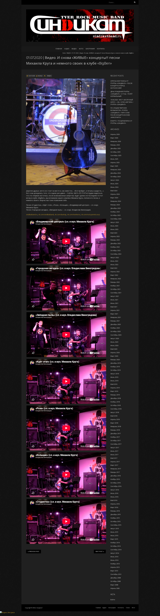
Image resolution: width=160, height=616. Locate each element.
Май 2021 (113, 307)
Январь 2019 (115, 395)
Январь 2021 (115, 321)
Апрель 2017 (115, 462)
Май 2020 (113, 349)
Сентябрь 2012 (115, 574)
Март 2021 (114, 314)
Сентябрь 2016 (115, 486)
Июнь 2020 (114, 345)
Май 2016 (113, 500)
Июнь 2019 (114, 381)
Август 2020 (114, 338)
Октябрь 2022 (115, 250)
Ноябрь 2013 (115, 564)
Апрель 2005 (115, 588)
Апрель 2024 (115, 194)
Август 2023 (114, 222)
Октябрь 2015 (115, 521)
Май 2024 (113, 191)
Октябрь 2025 (115, 152)
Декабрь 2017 (115, 433)
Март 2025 (114, 166)
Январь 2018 (115, 430)
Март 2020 (114, 356)
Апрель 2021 (115, 310)
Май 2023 (113, 233)
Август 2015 (114, 528)
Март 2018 (114, 423)
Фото (81, 49)
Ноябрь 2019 (115, 367)
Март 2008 (114, 585)
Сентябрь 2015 (115, 525)
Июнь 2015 (114, 535)
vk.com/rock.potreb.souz (90, 214)
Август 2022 (114, 257)
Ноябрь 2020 (115, 328)
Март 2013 (114, 571)
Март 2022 (114, 275)
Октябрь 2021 (115, 289)
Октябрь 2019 (115, 370)
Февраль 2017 (115, 469)
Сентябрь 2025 (115, 155)
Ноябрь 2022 (115, 247)
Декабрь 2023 (115, 208)
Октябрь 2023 (115, 215)
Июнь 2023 (114, 229)
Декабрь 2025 (115, 148)
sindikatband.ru (31, 214)
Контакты (101, 49)
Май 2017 (113, 458)
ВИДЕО (69, 53)
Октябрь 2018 (115, 405)
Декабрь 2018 (115, 398)
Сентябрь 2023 (115, 219)
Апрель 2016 (115, 504)
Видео (74, 49)
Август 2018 (114, 412)
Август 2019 (114, 374)
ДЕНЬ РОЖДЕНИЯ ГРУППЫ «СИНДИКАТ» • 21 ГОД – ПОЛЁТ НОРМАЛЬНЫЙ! (121, 93)
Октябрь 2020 (115, 331)
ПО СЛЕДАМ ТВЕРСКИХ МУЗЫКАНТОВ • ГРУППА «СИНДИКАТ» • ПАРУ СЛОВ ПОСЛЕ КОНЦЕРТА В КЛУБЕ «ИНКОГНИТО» (120, 112)
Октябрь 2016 (115, 483)
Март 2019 (114, 391)
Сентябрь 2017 (115, 444)
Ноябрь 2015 (115, 518)
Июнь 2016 (114, 497)
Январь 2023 (115, 240)
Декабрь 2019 (115, 363)
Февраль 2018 (115, 426)
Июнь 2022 (114, 264)
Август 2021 (114, 296)
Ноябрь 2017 (115, 437)
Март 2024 (114, 198)
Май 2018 (113, 416)
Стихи (128, 607)
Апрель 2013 (115, 567)
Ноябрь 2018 (115, 402)
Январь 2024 (115, 205)
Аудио (66, 49)
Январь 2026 (115, 145)
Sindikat (40, 76)
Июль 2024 (114, 184)
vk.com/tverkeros (73, 214)
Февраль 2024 (115, 201)
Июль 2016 (114, 493)
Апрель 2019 (115, 388)
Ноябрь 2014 (115, 543)
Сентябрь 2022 (115, 254)
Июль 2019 (114, 377)
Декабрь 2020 (115, 324)
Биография (90, 49)
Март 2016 (114, 507)
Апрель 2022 (115, 272)
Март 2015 (114, 539)
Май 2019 (113, 384)
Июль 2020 (114, 342)
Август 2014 (114, 553)
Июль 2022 (114, 261)
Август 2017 (114, 447)
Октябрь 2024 (115, 176)
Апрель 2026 (115, 134)
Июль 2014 (114, 557)
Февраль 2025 (115, 169)
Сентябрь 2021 (115, 293)
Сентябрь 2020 (115, 335)
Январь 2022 (115, 282)
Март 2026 (114, 138)
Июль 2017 (114, 451)
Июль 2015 (114, 532)
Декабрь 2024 (115, 173)
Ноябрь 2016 (115, 479)
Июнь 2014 (114, 560)
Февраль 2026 (115, 141)
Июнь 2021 (114, 303)
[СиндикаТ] (80, 10)
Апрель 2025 (115, 162)
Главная (59, 49)
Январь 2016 (115, 511)
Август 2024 (114, 180)
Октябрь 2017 (115, 440)
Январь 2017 (115, 472)
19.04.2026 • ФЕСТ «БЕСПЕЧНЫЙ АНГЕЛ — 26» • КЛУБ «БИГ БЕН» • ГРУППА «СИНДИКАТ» (121, 102)
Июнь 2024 (114, 187)
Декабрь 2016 (115, 476)
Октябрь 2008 (115, 581)
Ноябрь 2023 (115, 212)
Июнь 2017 (114, 455)
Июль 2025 (114, 159)
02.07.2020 (31, 76)
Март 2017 (114, 465)
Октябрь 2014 (115, 546)
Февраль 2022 (115, 279)
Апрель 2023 (115, 236)
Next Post (99, 551)
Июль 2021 (114, 300)
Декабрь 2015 (115, 514)
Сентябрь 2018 (115, 409)
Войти (112, 600)
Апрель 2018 (115, 419)
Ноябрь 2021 (115, 286)
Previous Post (34, 551)
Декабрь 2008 (115, 578)
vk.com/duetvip (60, 214)
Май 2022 (113, 268)
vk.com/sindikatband (46, 214)
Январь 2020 (115, 360)
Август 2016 (114, 490)
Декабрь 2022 (115, 243)
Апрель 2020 (115, 352)
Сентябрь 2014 (115, 550)
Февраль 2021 (115, 317)
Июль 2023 (114, 226)
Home (64, 53)
